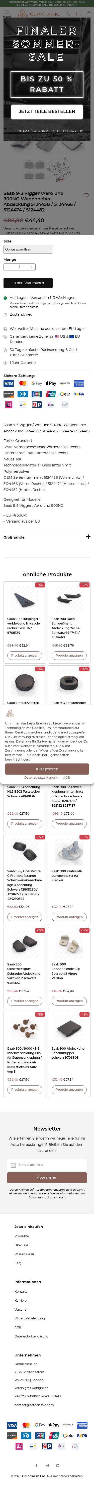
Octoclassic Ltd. (34, 1476)
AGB (66, 777)
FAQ (18, 1263)
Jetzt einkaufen (29, 1227)
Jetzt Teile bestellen (47, 111)
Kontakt (21, 1291)
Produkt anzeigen (24, 655)
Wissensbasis (24, 1254)
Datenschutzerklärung (41, 777)
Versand (21, 1309)
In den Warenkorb (28, 283)
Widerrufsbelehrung (30, 1318)
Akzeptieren (47, 769)
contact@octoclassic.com (34, 1405)
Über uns (21, 1245)
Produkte (22, 1236)
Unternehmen (28, 1355)
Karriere (21, 1300)
